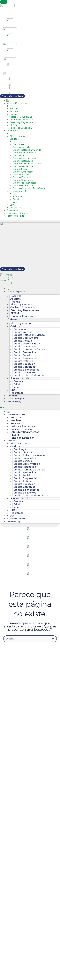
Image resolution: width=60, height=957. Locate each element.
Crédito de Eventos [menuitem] (23, 185)
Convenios (12, 396)
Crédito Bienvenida (25, 352)
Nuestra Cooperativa (16, 292)
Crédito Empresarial (25, 358)
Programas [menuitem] (15, 207)
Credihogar (20, 329)
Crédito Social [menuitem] (20, 169)
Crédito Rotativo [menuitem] (21, 174)
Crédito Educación (24, 363)
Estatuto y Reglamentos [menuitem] (23, 122)
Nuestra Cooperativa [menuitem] (17, 104)
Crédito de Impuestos (26, 369)
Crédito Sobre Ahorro (26, 337)
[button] (30, 407)
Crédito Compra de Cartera (29, 349)
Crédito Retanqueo (25, 346)
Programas (16, 392)
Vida (16, 387)
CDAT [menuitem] (13, 205)
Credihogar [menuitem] (19, 144)
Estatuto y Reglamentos (24, 310)
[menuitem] (7, 100)
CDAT (13, 389)
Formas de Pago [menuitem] (15, 216)
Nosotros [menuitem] (15, 108)
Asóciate (15, 298)
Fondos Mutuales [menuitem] (19, 192)
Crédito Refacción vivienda (29, 334)
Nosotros (15, 295)
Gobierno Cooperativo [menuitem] (21, 119)
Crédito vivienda (23, 332)
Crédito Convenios (24, 366)
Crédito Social (22, 355)
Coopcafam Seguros (16, 398)
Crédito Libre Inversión (27, 343)
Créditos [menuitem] (14, 140)
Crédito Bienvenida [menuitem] (23, 166)
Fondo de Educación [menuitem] (21, 128)
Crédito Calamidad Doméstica (31, 375)
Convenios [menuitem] (12, 210)
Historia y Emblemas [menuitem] (21, 117)
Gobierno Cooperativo (23, 307)
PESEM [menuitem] (14, 125)
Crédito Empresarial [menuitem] (23, 171)
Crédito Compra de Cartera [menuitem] (27, 163)
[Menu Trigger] (3, 2)
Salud (17, 384)
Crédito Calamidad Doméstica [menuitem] (29, 188)
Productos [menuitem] (12, 132)
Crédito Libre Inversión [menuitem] (25, 158)
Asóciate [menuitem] (14, 111)
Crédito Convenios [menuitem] (22, 180)
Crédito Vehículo (23, 340)
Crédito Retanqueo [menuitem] (23, 161)
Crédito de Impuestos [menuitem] (24, 182)
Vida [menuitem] (15, 202)
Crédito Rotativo (23, 361)
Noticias (15, 301)
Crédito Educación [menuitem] (22, 177)
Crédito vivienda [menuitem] (21, 147)
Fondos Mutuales (20, 378)
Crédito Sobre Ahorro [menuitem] (24, 152)
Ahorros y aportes (20, 323)
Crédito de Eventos (25, 372)
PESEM (14, 313)
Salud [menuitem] (16, 199)
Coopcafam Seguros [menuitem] (17, 213)
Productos (12, 319)
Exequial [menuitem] (17, 196)
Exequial (18, 381)
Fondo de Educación (22, 316)
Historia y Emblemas (22, 304)
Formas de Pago (15, 401)
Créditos (15, 326)
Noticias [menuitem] (14, 114)
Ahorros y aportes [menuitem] (19, 136)
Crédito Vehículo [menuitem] (21, 155)
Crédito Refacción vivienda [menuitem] (27, 150)
